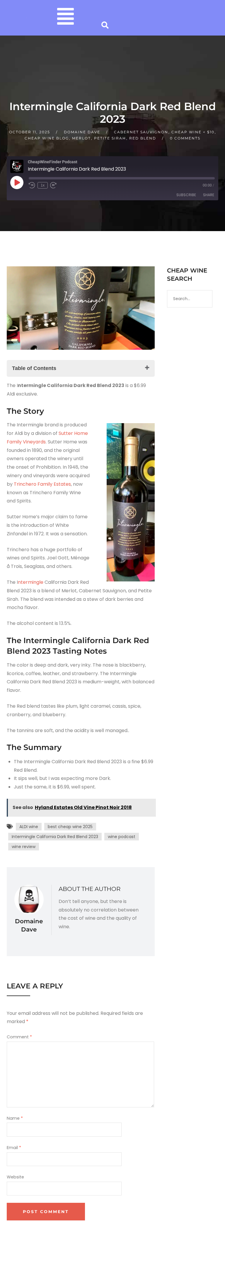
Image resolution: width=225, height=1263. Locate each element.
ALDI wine (28, 827)
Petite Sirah (110, 138)
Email (14, 1148)
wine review (23, 847)
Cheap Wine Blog (47, 138)
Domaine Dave (82, 132)
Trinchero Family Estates (42, 484)
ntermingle (30, 582)
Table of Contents (34, 368)
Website (15, 1177)
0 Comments (185, 138)
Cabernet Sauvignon (141, 132)
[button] (65, 18)
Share (208, 194)
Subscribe (186, 194)
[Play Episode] (16, 182)
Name (15, 1118)
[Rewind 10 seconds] (32, 185)
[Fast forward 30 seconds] (53, 185)
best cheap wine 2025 (70, 827)
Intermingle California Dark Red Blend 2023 (55, 837)
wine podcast (121, 837)
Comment (19, 1037)
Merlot (81, 138)
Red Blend (142, 138)
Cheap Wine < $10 (192, 132)
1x (43, 185)
